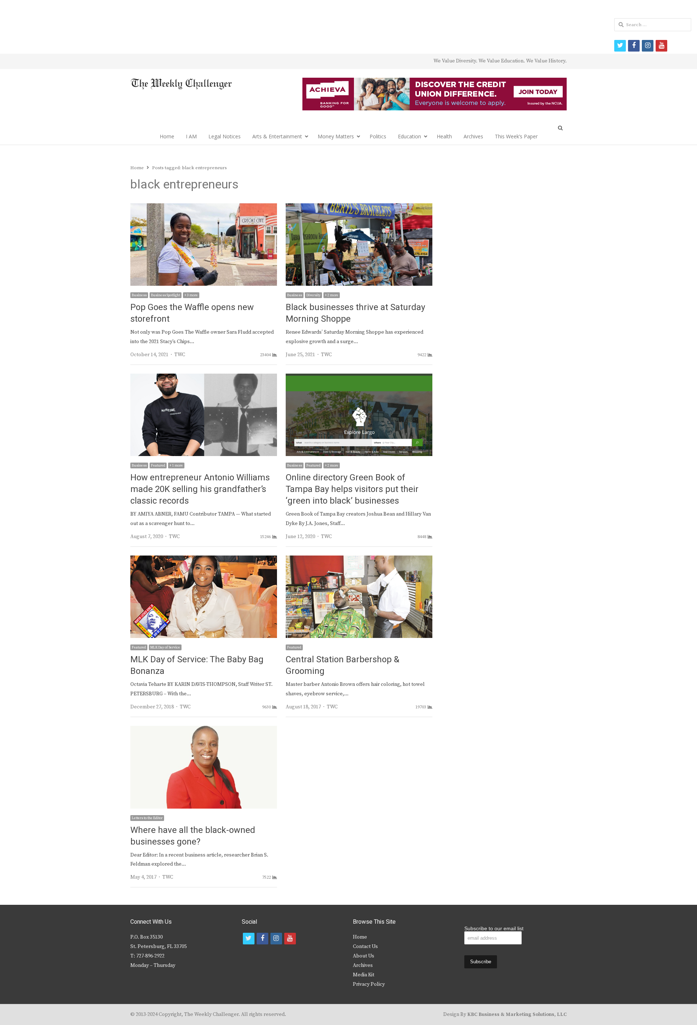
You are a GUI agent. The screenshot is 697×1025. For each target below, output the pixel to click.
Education (409, 136)
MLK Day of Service (165, 647)
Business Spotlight (165, 295)
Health (444, 136)
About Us (363, 956)
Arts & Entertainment (277, 136)
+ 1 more (176, 465)
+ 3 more (191, 295)
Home (167, 136)
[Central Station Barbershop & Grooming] (359, 560)
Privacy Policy (369, 984)
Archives (473, 136)
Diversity (313, 295)
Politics (378, 136)
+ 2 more (331, 295)
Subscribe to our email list (493, 928)
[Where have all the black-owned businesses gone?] (203, 730)
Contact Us (365, 946)
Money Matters (336, 136)
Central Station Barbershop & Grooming (344, 665)
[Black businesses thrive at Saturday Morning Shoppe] (359, 207)
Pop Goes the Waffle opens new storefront (192, 313)
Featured (158, 465)
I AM (191, 136)
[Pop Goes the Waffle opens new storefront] (203, 207)
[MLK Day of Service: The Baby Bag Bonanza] (203, 560)
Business (139, 295)
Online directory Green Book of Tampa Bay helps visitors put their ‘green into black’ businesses (352, 489)
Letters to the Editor (147, 818)
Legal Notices (224, 136)
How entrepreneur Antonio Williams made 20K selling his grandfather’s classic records (200, 489)
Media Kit (363, 975)
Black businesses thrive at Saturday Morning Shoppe (355, 313)
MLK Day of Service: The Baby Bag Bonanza (197, 665)
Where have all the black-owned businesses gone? (192, 836)
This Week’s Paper (516, 136)
